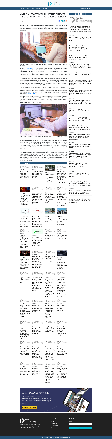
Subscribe (80, 428)
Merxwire (29, 68)
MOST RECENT (30, 8)
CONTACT (45, 8)
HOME (22, 8)
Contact (53, 428)
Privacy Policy (54, 423)
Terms (52, 421)
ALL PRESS (38, 8)
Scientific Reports (30, 93)
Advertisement (54, 425)
